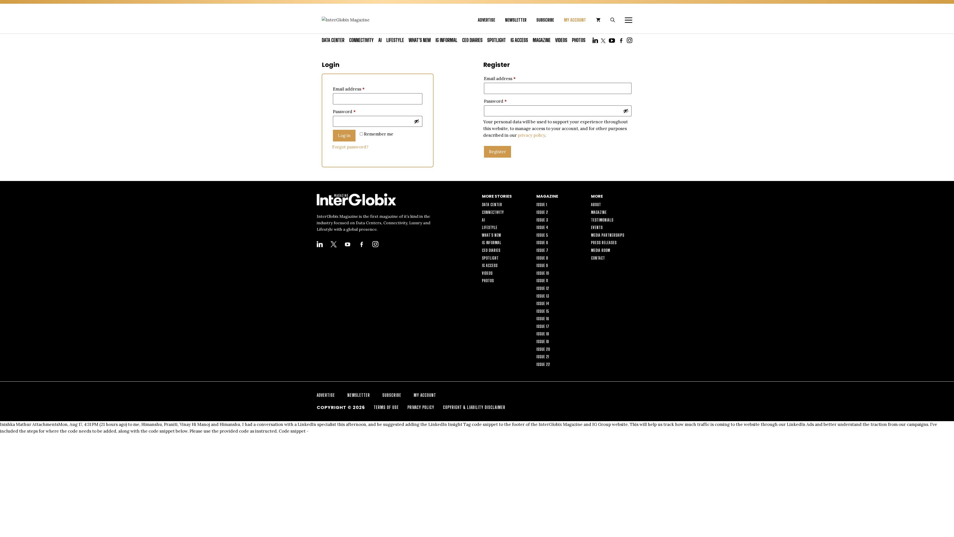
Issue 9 (542, 265)
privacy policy (531, 135)
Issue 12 (542, 288)
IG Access (519, 40)
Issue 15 (542, 311)
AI (380, 40)
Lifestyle (395, 40)
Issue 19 (542, 341)
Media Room (600, 250)
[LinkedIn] (595, 40)
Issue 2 (542, 212)
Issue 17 (542, 326)
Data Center (333, 40)
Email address (348, 89)
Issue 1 (541, 204)
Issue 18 (542, 333)
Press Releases (604, 242)
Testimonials (602, 220)
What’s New (420, 40)
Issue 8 (542, 258)
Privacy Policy (420, 407)
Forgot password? (350, 147)
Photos (578, 40)
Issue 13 (542, 296)
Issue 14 (542, 303)
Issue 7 (542, 250)
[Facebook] (621, 40)
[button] (626, 19)
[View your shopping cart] (598, 19)
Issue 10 (542, 273)
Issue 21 (542, 356)
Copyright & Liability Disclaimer (474, 407)
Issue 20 (543, 349)
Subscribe (545, 20)
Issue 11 (542, 280)
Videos (561, 40)
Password (344, 111)
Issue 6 (542, 242)
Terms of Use (386, 407)
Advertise (486, 20)
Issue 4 (542, 227)
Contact (598, 258)
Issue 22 (543, 364)
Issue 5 (542, 235)
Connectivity (361, 40)
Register (497, 151)
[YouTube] (611, 40)
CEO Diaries (472, 40)
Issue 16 (542, 318)
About (596, 204)
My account (575, 20)
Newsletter (515, 20)
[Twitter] (603, 40)
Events (597, 227)
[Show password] (416, 121)
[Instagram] (629, 40)
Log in (344, 135)
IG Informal (446, 40)
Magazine (542, 40)
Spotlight (496, 40)
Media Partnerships (607, 235)
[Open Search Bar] (612, 19)
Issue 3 (542, 220)
